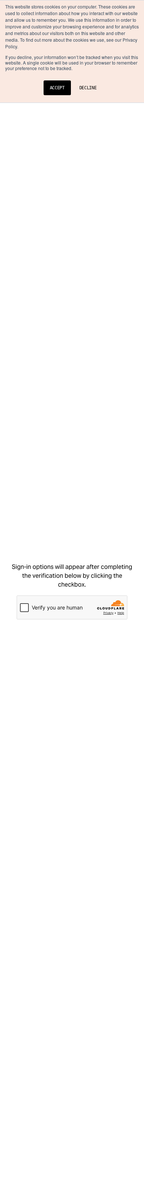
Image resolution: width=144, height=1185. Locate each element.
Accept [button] (57, 87)
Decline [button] (88, 87)
